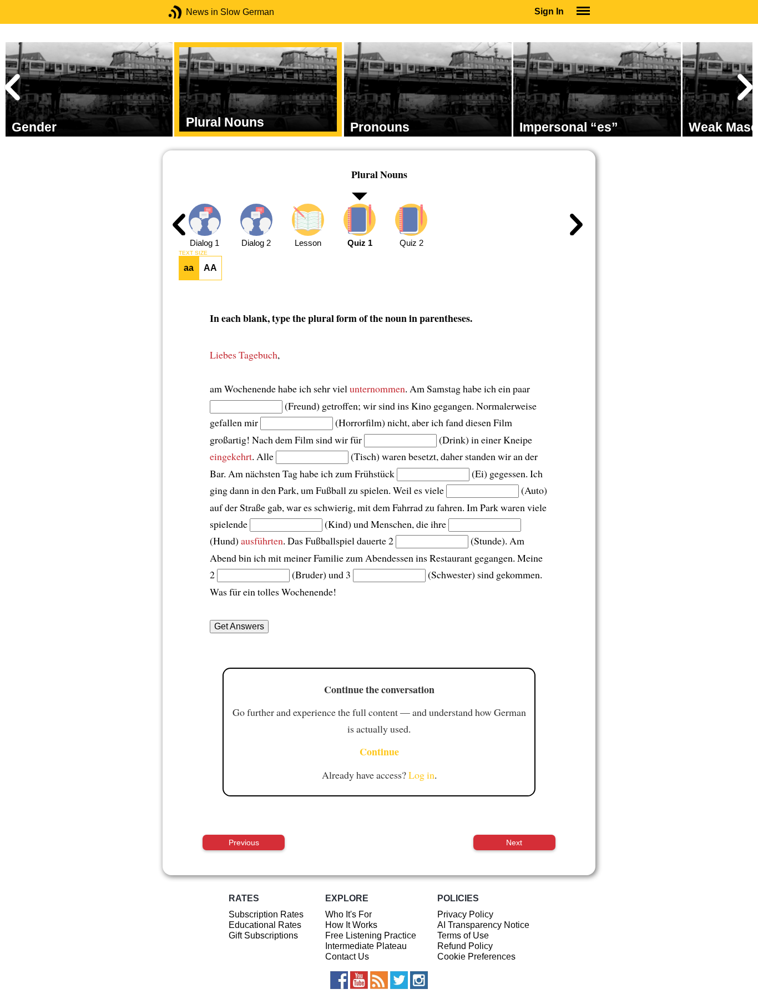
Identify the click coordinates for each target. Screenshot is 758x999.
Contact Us (347, 956)
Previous (244, 842)
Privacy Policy (465, 914)
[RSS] (379, 980)
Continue (379, 751)
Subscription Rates (266, 914)
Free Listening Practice (370, 935)
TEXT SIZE (193, 253)
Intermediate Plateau (366, 946)
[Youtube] (359, 980)
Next (514, 842)
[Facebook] (339, 980)
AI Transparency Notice (483, 925)
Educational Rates (265, 925)
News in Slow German (192, 12)
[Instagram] (419, 980)
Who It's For (348, 914)
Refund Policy (465, 946)
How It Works (351, 925)
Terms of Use (463, 935)
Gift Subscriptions (263, 935)
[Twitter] (399, 980)
